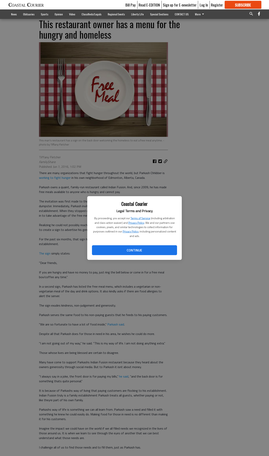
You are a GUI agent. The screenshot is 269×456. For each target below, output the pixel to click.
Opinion (59, 14)
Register (217, 4)
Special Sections (159, 14)
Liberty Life (137, 14)
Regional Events (116, 14)
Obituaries (28, 14)
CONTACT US (182, 14)
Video (72, 14)
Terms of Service (140, 218)
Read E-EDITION (149, 4)
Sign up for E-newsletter (180, 4)
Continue (134, 250)
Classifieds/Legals (91, 14)
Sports (44, 14)
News (14, 14)
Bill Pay (130, 4)
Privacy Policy (136, 223)
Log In (204, 4)
